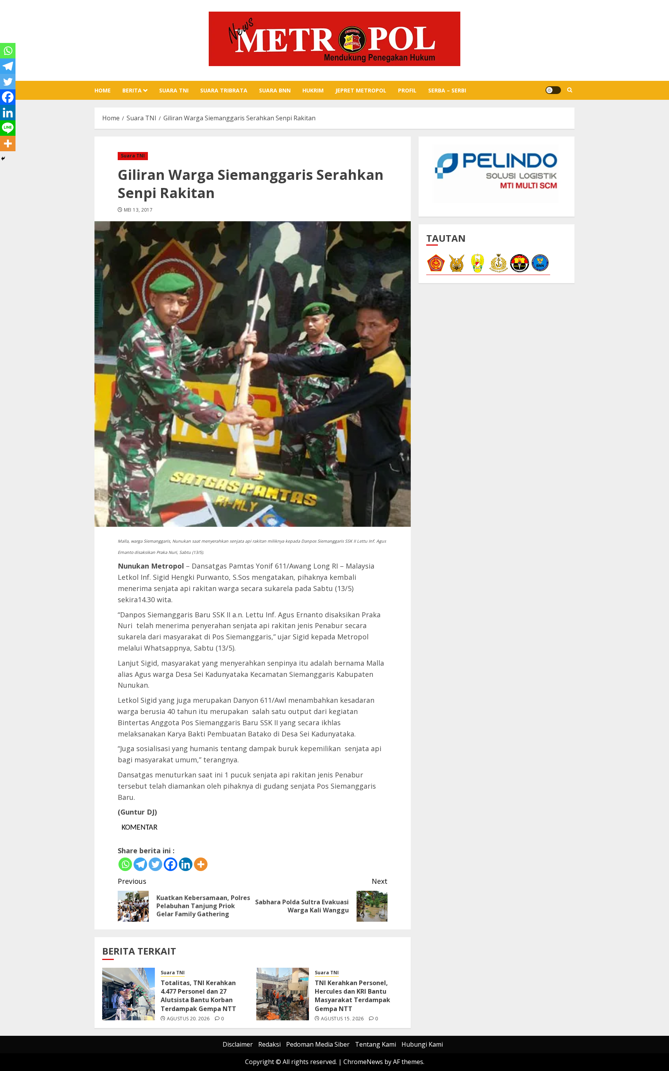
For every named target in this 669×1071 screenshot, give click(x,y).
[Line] (7, 128)
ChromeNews (363, 1061)
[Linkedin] (185, 864)
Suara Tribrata (223, 90)
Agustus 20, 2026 (188, 1019)
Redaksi (269, 1044)
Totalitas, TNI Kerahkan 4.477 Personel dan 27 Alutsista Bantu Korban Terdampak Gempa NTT (198, 996)
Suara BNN (275, 90)
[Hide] (3, 158)
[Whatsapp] (125, 864)
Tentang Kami (375, 1044)
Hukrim (313, 90)
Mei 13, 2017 (138, 210)
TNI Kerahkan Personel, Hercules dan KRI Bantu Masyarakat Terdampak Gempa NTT (352, 996)
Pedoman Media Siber (318, 1044)
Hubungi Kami (422, 1044)
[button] (570, 90)
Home (102, 90)
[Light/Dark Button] (553, 90)
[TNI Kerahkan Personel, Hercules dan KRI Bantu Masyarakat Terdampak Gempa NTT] (282, 994)
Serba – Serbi (447, 90)
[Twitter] (155, 864)
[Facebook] (170, 864)
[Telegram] (140, 864)
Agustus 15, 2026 (342, 1019)
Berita (132, 90)
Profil (407, 90)
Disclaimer (238, 1044)
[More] (201, 864)
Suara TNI (174, 90)
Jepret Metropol (360, 90)
